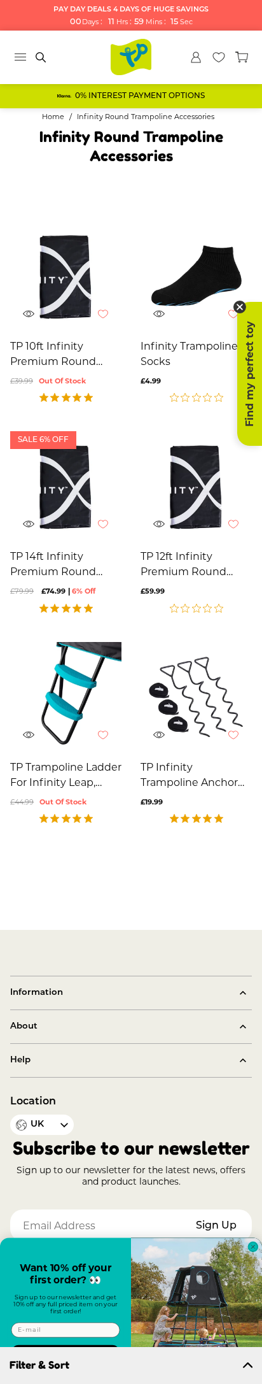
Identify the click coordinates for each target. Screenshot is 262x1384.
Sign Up (216, 1226)
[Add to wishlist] (109, 320)
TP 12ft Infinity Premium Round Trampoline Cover (186, 565)
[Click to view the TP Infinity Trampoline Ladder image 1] (65, 697)
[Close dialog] (253, 1246)
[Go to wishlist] (218, 57)
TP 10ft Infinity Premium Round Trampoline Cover (55, 354)
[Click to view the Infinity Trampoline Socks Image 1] (196, 276)
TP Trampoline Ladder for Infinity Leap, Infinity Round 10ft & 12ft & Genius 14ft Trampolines (65, 775)
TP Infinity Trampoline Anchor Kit (189, 775)
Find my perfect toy (250, 374)
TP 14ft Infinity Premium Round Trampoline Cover (55, 565)
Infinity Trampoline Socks (189, 353)
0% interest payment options (140, 96)
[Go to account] (195, 57)
